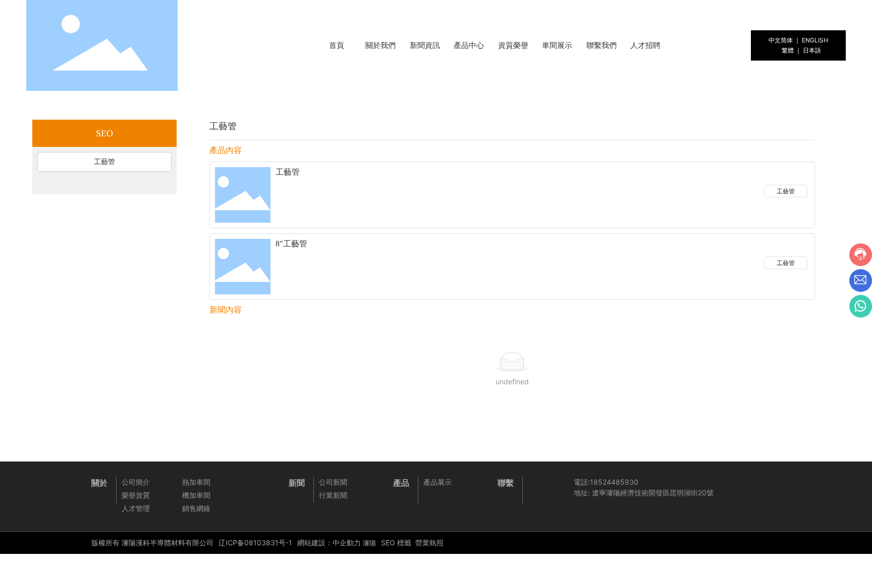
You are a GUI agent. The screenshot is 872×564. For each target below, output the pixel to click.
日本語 (812, 50)
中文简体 (781, 40)
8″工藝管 (291, 243)
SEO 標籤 (396, 542)
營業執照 (429, 542)
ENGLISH (815, 40)
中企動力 (347, 542)
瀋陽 (369, 543)
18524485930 (614, 482)
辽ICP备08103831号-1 (255, 542)
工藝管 (288, 172)
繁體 (788, 50)
